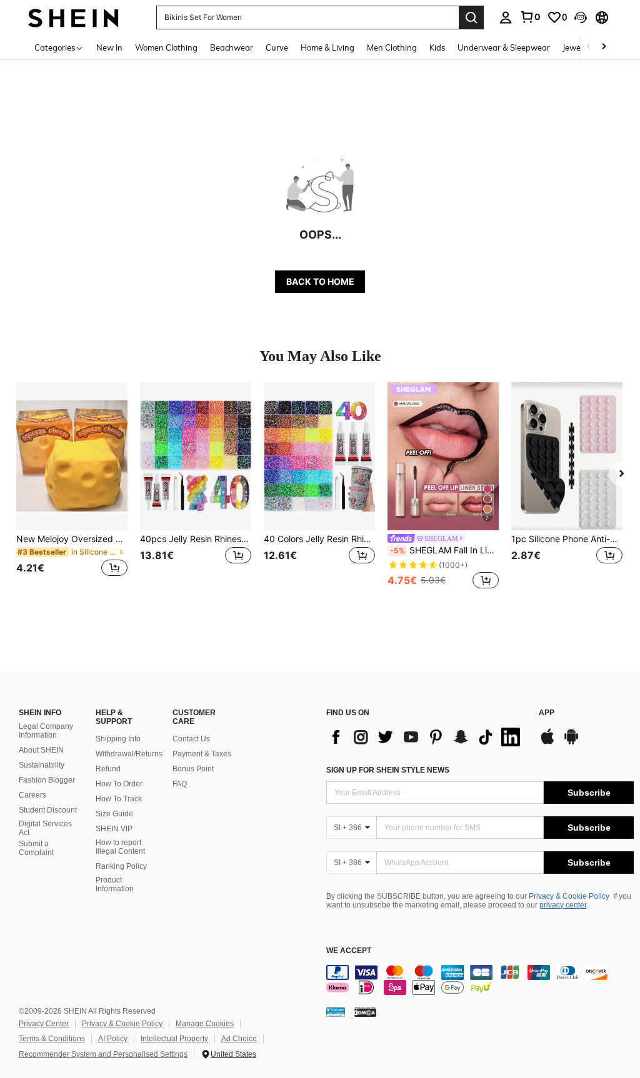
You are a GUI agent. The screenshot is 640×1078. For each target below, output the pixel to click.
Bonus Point (193, 768)
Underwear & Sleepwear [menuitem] (504, 47)
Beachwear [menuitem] (231, 47)
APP (546, 713)
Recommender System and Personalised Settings (103, 1054)
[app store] (547, 742)
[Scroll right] (603, 47)
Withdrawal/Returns (129, 753)
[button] (580, 17)
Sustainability (41, 765)
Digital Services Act (45, 828)
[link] (530, 16)
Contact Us (191, 738)
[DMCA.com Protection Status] (365, 1011)
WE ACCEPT (348, 951)
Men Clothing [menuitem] (392, 47)
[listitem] (72, 486)
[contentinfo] (480, 980)
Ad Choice (239, 1038)
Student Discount (48, 810)
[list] (426, 737)
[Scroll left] (588, 47)
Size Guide (114, 813)
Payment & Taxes (201, 753)
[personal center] (505, 17)
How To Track (119, 798)
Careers (32, 795)
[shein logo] (73, 17)
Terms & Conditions (52, 1038)
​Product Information (115, 884)
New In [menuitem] (109, 47)
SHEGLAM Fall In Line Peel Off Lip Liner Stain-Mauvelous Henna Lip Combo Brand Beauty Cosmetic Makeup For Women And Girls (444, 550)
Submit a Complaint (36, 848)
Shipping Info (118, 738)
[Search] (471, 17)
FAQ (179, 783)
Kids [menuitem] (437, 47)
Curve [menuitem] (277, 47)
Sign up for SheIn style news (387, 770)
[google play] (571, 742)
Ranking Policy (121, 866)
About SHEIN (41, 750)
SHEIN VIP (114, 828)
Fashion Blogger (47, 780)
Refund (108, 768)
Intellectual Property (174, 1038)
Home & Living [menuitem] (327, 47)
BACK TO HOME (320, 281)
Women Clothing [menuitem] (166, 47)
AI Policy (113, 1038)
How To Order (119, 783)
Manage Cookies (205, 1023)
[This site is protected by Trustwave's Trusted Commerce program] (335, 1011)
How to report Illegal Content (120, 847)
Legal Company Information (46, 730)
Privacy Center (44, 1023)
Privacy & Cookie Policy (569, 896)
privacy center (562, 905)
